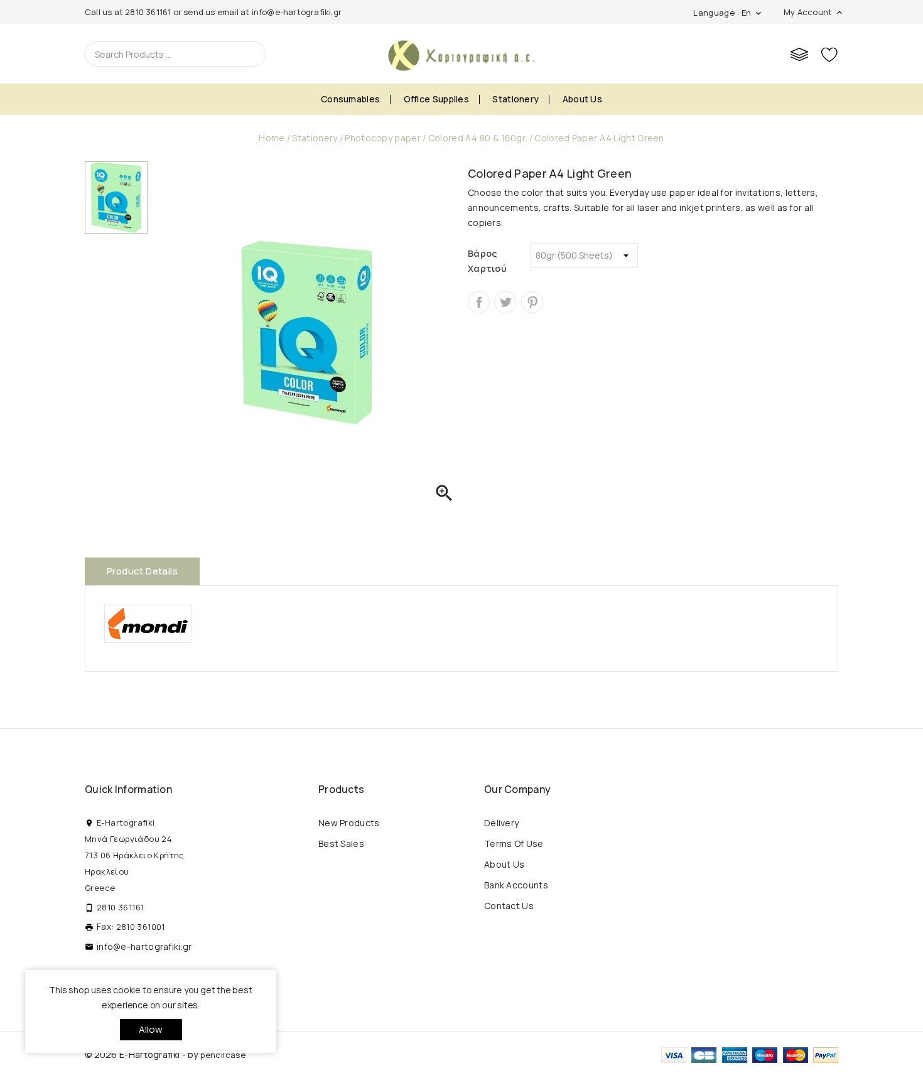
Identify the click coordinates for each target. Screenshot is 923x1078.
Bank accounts (516, 885)
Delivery (501, 823)
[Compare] (799, 54)
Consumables (350, 99)
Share (478, 302)
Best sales (341, 843)
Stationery (515, 99)
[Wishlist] (829, 54)
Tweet (505, 302)
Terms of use (514, 843)
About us (582, 99)
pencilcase (223, 1054)
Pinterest (532, 302)
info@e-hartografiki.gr (297, 12)
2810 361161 (148, 12)
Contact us (509, 906)
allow (151, 1029)
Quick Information (128, 789)
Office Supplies (437, 99)
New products (349, 823)
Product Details (142, 571)
